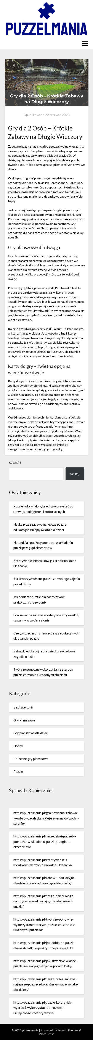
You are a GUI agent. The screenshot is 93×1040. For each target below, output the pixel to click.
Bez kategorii (23, 707)
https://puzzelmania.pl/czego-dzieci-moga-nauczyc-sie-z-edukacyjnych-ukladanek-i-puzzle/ (44, 901)
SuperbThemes (68, 1030)
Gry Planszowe (24, 720)
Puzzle (18, 771)
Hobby (18, 746)
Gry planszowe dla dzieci (30, 733)
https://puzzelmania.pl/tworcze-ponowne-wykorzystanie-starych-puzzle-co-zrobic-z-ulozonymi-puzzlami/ (44, 924)
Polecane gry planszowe (30, 759)
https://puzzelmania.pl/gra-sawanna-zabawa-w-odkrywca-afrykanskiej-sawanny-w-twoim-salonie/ (46, 818)
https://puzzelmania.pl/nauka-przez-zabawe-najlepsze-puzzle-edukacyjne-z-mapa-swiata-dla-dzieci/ (45, 984)
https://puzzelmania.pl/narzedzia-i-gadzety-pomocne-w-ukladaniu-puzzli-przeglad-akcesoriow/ (44, 841)
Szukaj (15, 463)
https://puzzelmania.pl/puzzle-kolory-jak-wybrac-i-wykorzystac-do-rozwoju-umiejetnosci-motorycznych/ (42, 1007)
